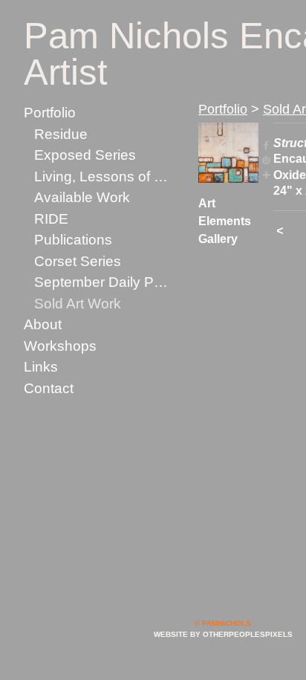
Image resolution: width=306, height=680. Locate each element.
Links (41, 367)
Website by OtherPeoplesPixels (223, 634)
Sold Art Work (77, 303)
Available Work (82, 197)
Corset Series (77, 261)
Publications (73, 239)
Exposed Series (85, 155)
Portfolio (50, 112)
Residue (61, 134)
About (43, 324)
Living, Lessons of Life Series (103, 176)
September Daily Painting (103, 282)
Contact (49, 388)
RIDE (51, 219)
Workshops (60, 346)
